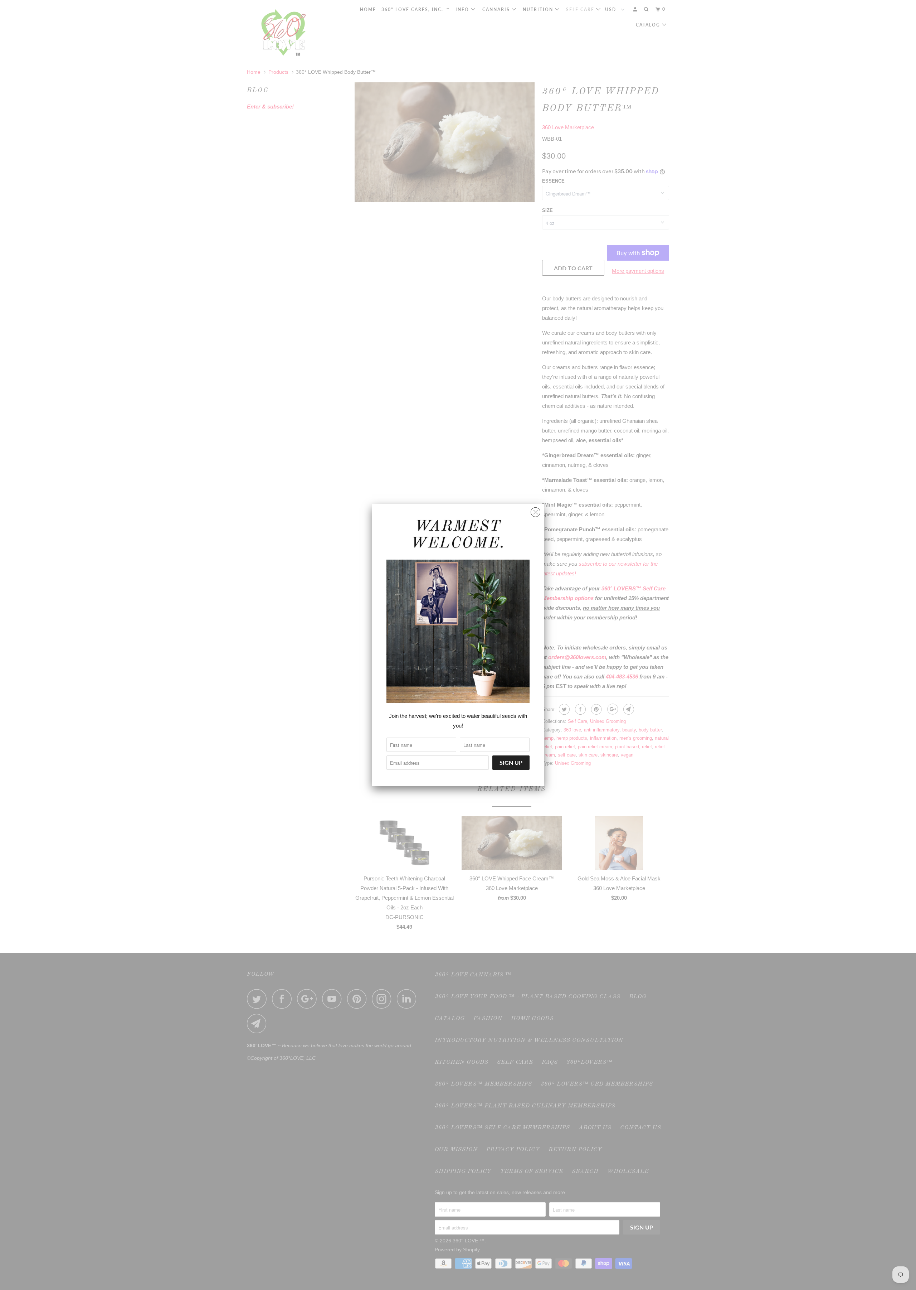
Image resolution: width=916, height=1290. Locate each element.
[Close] (535, 510)
